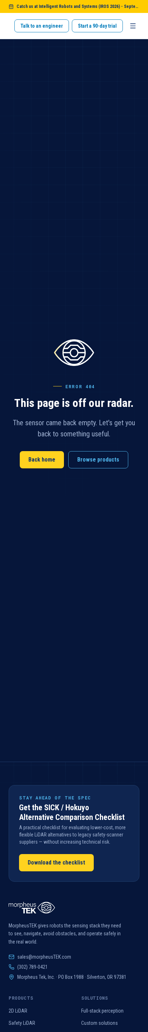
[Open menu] (133, 26)
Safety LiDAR (22, 1023)
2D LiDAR (18, 1011)
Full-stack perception (102, 1011)
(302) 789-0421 (32, 967)
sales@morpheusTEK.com (44, 957)
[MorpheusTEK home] (32, 907)
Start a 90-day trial (97, 26)
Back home (41, 459)
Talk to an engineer (41, 26)
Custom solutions (99, 1023)
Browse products (98, 459)
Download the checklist (56, 862)
